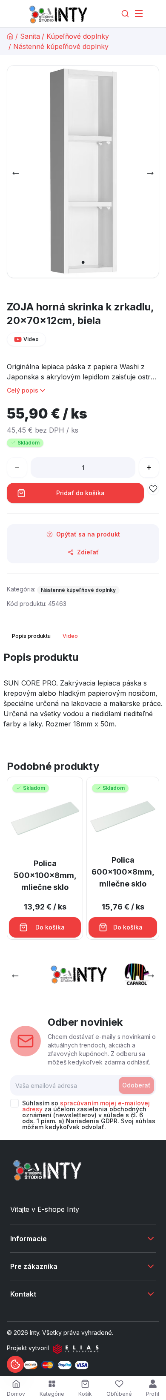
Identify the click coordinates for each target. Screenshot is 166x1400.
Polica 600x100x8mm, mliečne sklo (123, 871)
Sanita (30, 36)
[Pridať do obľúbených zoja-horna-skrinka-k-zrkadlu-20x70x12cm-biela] (153, 489)
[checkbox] (14, 1103)
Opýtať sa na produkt (88, 534)
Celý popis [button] (22, 390)
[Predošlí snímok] (16, 173)
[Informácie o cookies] (15, 1364)
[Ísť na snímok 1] (83, 262)
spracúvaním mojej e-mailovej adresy (86, 1106)
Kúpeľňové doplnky (77, 36)
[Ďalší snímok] (150, 173)
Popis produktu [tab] (31, 636)
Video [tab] (70, 636)
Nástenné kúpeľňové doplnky (61, 46)
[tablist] (46, 636)
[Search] (125, 13)
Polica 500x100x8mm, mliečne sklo (45, 875)
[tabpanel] (83, 693)
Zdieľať (88, 552)
